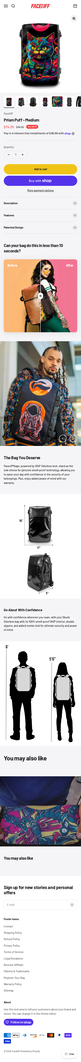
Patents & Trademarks (16, 971)
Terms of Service (14, 952)
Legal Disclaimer (13, 958)
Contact (8, 926)
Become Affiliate (13, 964)
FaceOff (8, 113)
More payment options (40, 190)
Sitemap (9, 990)
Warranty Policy (13, 984)
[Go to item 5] (57, 102)
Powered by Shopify (30, 1051)
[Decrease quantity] (8, 154)
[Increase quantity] (22, 154)
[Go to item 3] (33, 102)
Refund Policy (12, 939)
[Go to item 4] (45, 102)
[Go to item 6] (69, 102)
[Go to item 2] (21, 102)
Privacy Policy (12, 945)
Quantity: (9, 147)
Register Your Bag (14, 977)
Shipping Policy (13, 932)
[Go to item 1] (9, 102)
